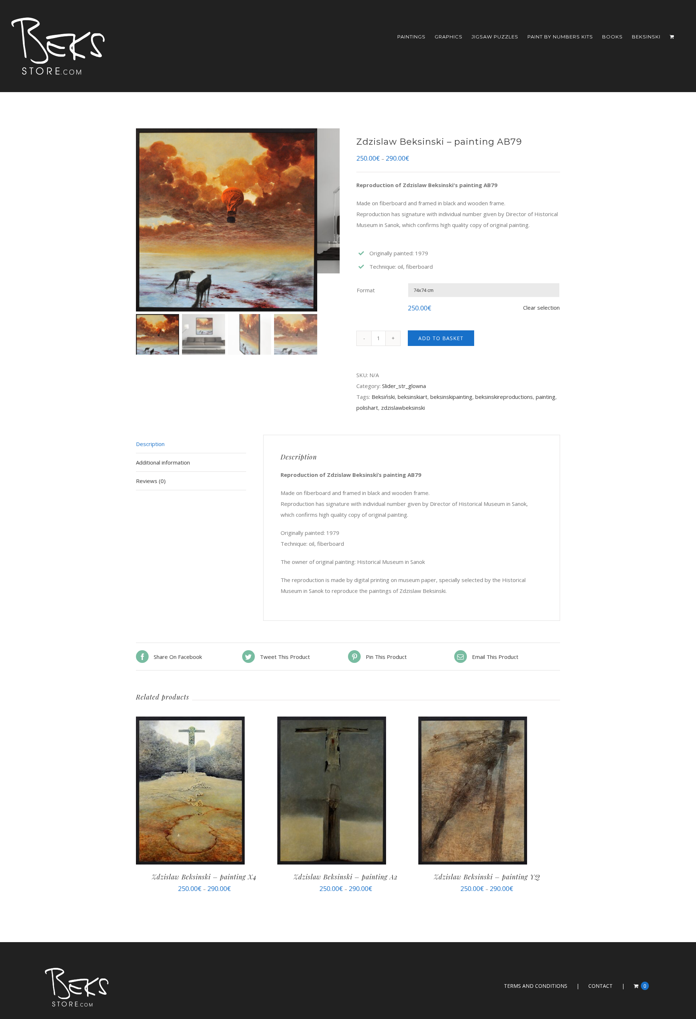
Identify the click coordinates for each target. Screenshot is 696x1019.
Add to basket (441, 338)
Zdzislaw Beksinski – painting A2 (346, 876)
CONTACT (600, 985)
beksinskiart (412, 396)
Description (150, 443)
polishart (367, 407)
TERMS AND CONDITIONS (535, 985)
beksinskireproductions (504, 396)
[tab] (191, 444)
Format (366, 290)
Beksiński (383, 396)
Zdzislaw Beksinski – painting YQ (487, 876)
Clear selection (541, 307)
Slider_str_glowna (404, 385)
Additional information (163, 462)
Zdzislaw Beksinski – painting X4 (204, 876)
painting (545, 396)
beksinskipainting (451, 396)
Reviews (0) (151, 480)
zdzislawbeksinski (403, 407)
